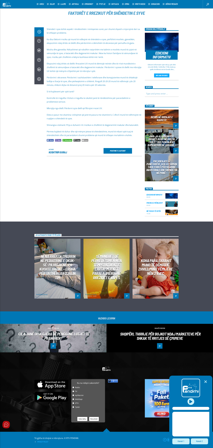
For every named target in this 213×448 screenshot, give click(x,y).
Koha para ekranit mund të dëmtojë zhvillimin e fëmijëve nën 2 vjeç (155, 267)
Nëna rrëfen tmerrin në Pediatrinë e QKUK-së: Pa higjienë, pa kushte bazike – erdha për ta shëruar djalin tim (57, 267)
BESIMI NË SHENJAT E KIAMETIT (162, 118)
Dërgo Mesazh (172, 4)
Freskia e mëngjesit (154, 203)
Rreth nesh (140, 4)
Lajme (63, 4)
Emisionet (89, 4)
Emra (127, 4)
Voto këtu (82, 419)
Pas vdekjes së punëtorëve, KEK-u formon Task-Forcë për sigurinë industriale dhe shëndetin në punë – (161, 167)
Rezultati (94, 419)
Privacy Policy (42, 442)
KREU (42, 4)
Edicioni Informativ (154, 194)
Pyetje (102, 4)
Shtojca (115, 4)
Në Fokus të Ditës (153, 211)
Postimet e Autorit (117, 151)
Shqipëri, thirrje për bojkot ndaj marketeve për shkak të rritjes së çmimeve (160, 336)
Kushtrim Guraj (58, 152)
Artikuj (75, 4)
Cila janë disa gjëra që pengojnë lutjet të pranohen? (53, 336)
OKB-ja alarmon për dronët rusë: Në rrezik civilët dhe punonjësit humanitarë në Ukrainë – (162, 141)
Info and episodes (162, 75)
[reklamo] (162, 417)
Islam (52, 4)
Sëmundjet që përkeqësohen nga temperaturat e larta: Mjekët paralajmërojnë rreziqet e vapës (106, 267)
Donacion (155, 4)
